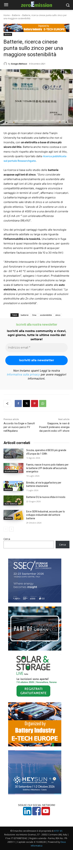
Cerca (7, 539)
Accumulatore (11, 471)
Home (7, 15)
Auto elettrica (11, 504)
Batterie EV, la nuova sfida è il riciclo (45, 497)
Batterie (16, 15)
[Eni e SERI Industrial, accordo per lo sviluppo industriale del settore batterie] (13, 515)
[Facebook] (18, 403)
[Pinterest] (34, 403)
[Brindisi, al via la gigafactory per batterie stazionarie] (13, 486)
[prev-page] (6, 529)
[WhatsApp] (42, 403)
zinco (57, 315)
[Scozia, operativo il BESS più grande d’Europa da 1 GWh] (13, 453)
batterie (25, 315)
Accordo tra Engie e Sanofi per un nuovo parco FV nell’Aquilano (19, 427)
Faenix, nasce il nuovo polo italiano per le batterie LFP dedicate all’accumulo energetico (47, 468)
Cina (34, 315)
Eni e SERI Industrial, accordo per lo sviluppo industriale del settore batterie (45, 515)
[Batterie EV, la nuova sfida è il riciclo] (13, 500)
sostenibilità (46, 315)
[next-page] (11, 529)
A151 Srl (58, 830)
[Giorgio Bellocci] (6, 64)
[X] (26, 403)
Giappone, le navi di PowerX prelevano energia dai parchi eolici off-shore (54, 427)
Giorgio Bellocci (19, 63)
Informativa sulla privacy (23, 374)
